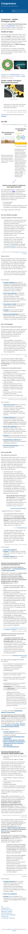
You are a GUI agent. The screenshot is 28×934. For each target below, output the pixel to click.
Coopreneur (8, 3)
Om (2, 906)
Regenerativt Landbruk (6, 911)
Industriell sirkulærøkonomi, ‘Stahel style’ (14, 740)
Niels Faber (22, 723)
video (13, 191)
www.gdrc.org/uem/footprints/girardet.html (18, 508)
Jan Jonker (16, 723)
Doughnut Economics (10, 246)
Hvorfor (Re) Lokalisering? (10, 893)
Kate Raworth (15, 244)
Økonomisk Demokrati (6, 909)
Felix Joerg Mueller (14, 124)
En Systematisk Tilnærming (8, 918)
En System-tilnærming (9, 417)
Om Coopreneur (10, 25)
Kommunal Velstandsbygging (8, 914)
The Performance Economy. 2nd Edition (17, 627)
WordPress (9, 929)
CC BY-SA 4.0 (22, 74)
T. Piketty (23, 76)
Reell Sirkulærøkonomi (6, 913)
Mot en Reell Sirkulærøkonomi (11, 746)
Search (25, 11)
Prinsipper (6, 310)
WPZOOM (14, 930)
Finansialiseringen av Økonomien (11, 439)
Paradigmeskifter (5, 908)
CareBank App (4, 916)
